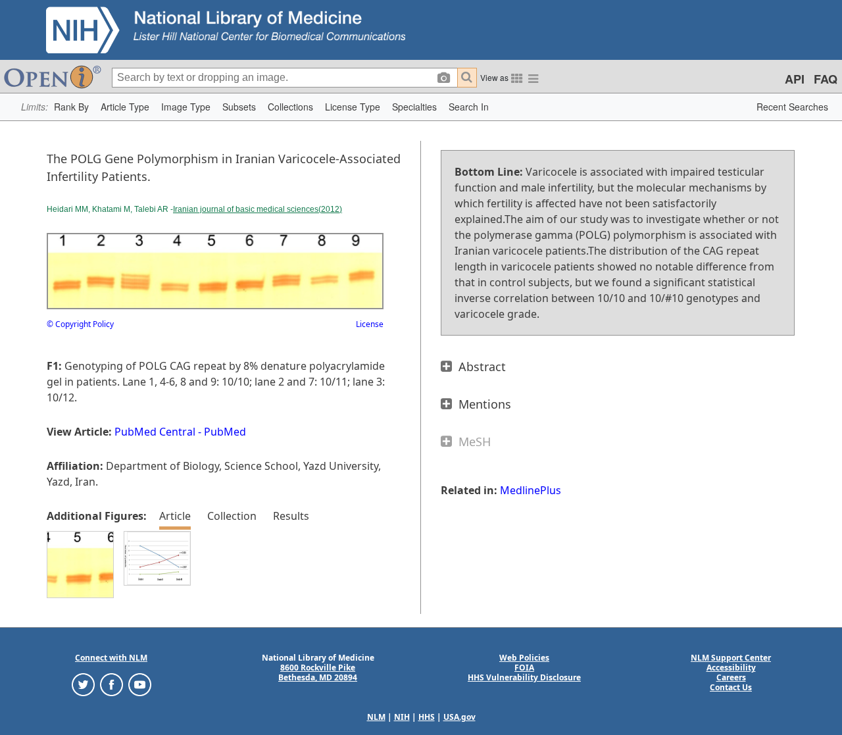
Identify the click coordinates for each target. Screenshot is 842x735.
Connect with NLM (111, 657)
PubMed (225, 431)
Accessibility (731, 667)
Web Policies (524, 657)
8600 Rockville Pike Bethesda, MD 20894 (317, 672)
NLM (376, 716)
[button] (71, 106)
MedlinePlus (530, 490)
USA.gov (459, 716)
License (370, 324)
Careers (731, 677)
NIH (402, 716)
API (795, 79)
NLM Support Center (731, 657)
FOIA (524, 667)
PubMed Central (154, 431)
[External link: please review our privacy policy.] (83, 684)
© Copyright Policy (80, 324)
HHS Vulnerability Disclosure (524, 677)
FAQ (825, 79)
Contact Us (731, 687)
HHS (426, 716)
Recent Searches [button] (792, 106)
